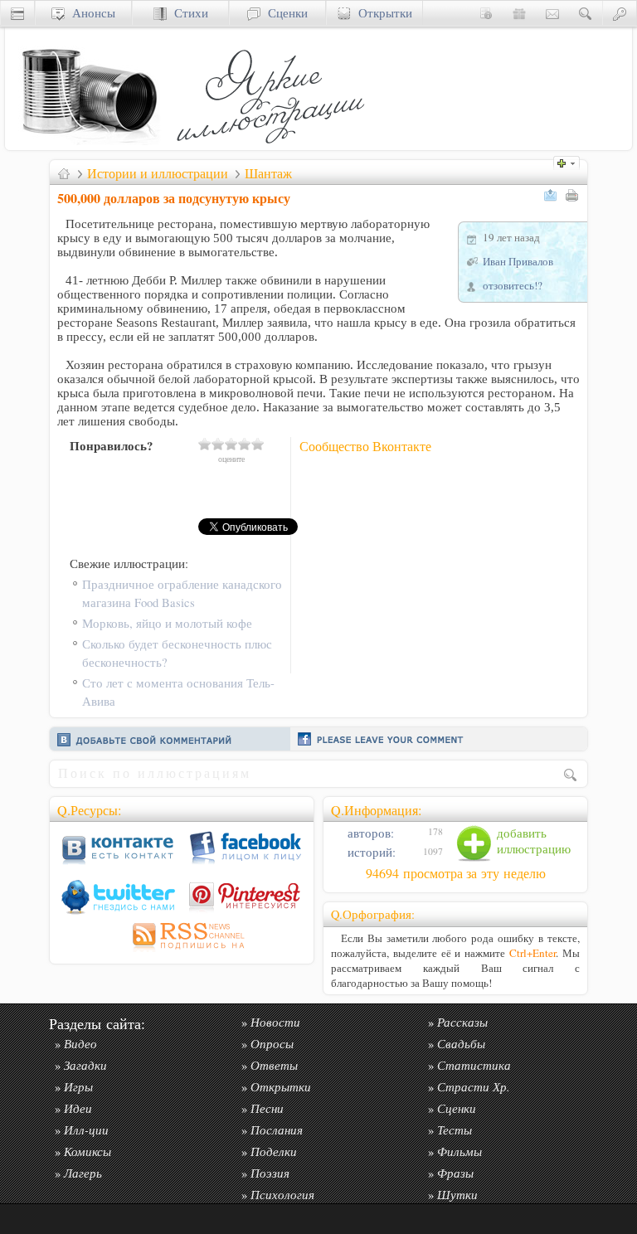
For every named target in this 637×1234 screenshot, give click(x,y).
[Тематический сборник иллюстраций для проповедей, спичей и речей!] (274, 145)
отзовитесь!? (512, 285)
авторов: (369, 833)
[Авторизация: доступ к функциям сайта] (619, 13)
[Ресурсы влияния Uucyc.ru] (64, 173)
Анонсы (90, 13)
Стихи (187, 13)
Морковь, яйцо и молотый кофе (167, 623)
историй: (370, 852)
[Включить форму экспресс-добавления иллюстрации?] (570, 161)
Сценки (284, 13)
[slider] (231, 443)
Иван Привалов (518, 261)
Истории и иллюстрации (157, 173)
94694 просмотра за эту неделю (456, 873)
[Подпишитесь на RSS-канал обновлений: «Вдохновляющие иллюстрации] (182, 952)
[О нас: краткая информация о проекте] (486, 13)
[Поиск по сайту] (585, 13)
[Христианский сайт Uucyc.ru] (88, 145)
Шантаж (268, 173)
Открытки (381, 13)
